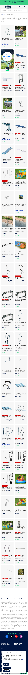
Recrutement (17, 646)
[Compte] (19, 7)
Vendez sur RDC (17, 644)
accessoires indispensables (7, 602)
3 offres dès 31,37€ (5, 257)
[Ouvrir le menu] (2, 7)
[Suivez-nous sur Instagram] (21, 636)
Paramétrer (7, 668)
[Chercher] (25, 10)
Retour (3, 14)
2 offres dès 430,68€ (19, 91)
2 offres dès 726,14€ (6, 444)
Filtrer (23, 673)
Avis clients (3, 646)
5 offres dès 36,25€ (5, 44)
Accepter (6, 670)
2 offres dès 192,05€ (6, 139)
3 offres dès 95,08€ (19, 210)
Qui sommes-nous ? (5, 644)
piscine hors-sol (11, 614)
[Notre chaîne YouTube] (16, 636)
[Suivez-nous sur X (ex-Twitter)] (11, 636)
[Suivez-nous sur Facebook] (7, 636)
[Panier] (25, 7)
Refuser (6, 664)
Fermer (14, 4)
